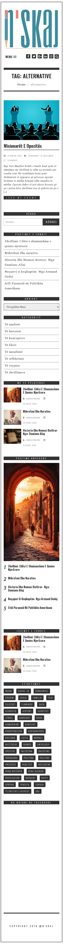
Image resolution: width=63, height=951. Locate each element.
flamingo (27, 704)
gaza (42, 704)
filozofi (10, 704)
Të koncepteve (15, 338)
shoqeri (30, 777)
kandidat (24, 717)
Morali (38, 737)
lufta (24, 737)
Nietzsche (11, 744)
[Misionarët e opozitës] (31, 120)
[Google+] (40, 56)
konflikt (30, 724)
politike (45, 757)
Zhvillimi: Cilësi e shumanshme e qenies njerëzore (41, 391)
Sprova (9, 784)
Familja (37, 697)
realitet (27, 764)
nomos (27, 744)
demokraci (41, 690)
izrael (9, 717)
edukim (9, 697)
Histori (27, 711)
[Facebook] (28, 56)
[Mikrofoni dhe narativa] (12, 417)
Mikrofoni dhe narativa (21, 253)
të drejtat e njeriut (17, 791)
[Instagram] (51, 56)
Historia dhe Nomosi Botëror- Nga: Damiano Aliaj (40, 432)
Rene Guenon (36, 771)
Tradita (24, 784)
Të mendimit (33, 155)
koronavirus (36, 731)
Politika (29, 757)
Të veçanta (12, 365)
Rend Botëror (13, 771)
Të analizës (12, 324)
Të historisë (13, 331)
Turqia (40, 784)
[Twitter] (34, 56)
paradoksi (11, 757)
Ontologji (43, 744)
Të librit (10, 345)
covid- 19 (23, 690)
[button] (11, 57)
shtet (44, 777)
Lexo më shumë (21, 197)
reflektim (44, 764)
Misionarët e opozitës (23, 145)
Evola (23, 697)
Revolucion (12, 777)
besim (8, 690)
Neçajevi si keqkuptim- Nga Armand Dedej (32, 599)
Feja (50, 697)
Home (21, 84)
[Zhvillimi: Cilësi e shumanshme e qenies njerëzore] (12, 394)
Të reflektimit (14, 358)
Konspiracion (13, 731)
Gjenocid (10, 711)
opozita (10, 751)
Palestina (26, 751)
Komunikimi (12, 724)
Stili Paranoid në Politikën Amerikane (30, 608)
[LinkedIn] (45, 56)
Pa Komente (13, 160)
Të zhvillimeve (46, 155)
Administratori (33, 398)
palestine (44, 751)
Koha (39, 717)
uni (38, 791)
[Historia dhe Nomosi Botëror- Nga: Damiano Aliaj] (12, 436)
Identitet (43, 711)
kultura (10, 737)
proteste (10, 764)
